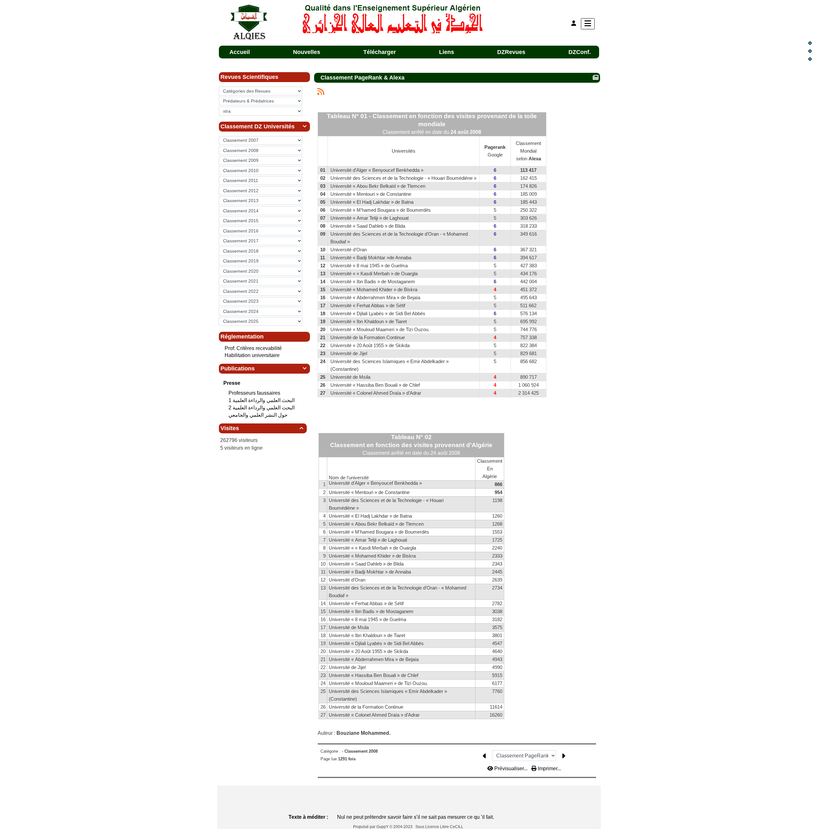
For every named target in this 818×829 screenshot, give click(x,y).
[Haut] (810, 43)
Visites (261, 428)
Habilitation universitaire (252, 355)
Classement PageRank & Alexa (362, 77)
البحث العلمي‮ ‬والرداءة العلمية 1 (262, 400)
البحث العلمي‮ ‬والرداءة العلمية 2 (262, 407)
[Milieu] (810, 51)
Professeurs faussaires (255, 393)
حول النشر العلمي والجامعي (258, 415)
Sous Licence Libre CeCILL (439, 827)
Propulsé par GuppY (371, 827)
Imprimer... (548, 768)
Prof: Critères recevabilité (253, 348)
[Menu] (588, 23)
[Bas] (810, 59)
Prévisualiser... (511, 768)
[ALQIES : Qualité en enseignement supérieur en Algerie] (393, 18)
